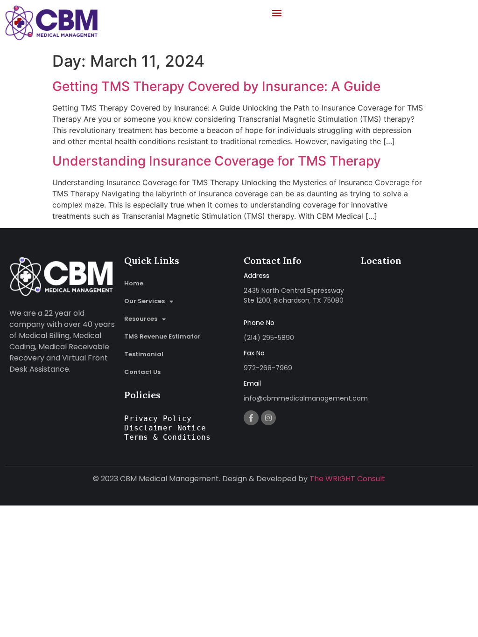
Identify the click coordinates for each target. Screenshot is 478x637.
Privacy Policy (157, 418)
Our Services (144, 301)
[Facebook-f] (251, 417)
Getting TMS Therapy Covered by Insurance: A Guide (216, 86)
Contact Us (142, 371)
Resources (140, 318)
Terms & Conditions (167, 437)
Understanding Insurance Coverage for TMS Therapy (216, 161)
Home (133, 283)
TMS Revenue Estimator (162, 336)
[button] (277, 12)
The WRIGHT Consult (347, 478)
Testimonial (143, 354)
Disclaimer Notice (165, 427)
